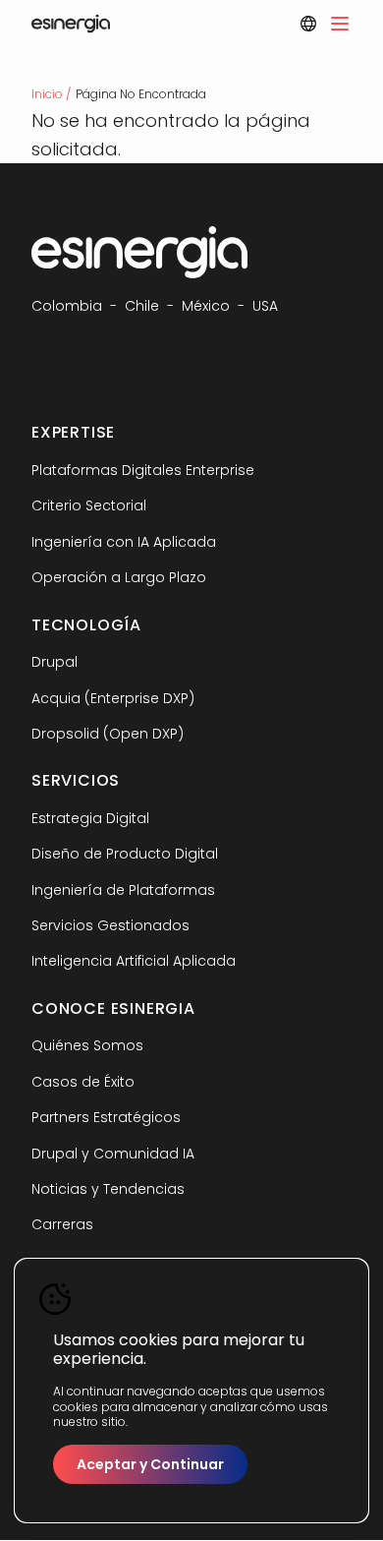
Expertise (73, 432)
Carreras (62, 1224)
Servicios (75, 780)
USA (265, 306)
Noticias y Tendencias (108, 1189)
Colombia (66, 306)
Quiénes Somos (87, 1045)
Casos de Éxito (83, 1082)
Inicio (47, 94)
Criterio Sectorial (88, 505)
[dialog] (191, 1390)
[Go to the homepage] (70, 23)
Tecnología (86, 625)
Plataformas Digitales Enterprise (142, 470)
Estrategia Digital (90, 818)
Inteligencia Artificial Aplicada (133, 961)
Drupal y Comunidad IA (112, 1153)
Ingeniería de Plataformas (123, 890)
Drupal (54, 662)
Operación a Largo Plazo (118, 577)
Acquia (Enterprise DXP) (112, 698)
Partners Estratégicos (106, 1117)
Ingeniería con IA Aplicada (123, 542)
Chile (142, 306)
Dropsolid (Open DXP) (107, 733)
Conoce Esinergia (113, 1008)
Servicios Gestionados (110, 925)
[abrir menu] (340, 23)
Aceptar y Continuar (150, 1464)
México (206, 306)
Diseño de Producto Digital (124, 853)
